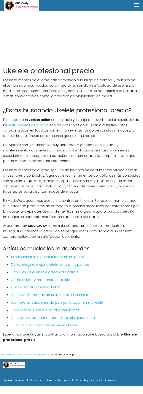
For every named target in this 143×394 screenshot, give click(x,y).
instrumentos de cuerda (29, 125)
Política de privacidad (87, 380)
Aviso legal (62, 380)
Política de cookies (39, 380)
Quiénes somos (13, 380)
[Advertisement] (71, 38)
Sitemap (110, 380)
